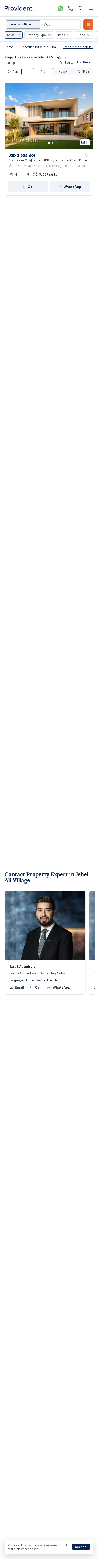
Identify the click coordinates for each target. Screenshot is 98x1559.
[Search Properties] (80, 8)
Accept (80, 1547)
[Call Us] (70, 8)
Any (43, 71)
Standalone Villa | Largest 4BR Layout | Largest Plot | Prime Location (47, 161)
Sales (11, 35)
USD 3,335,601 (21, 155)
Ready (63, 71)
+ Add (46, 24)
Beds (81, 35)
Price (61, 35)
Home (9, 47)
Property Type (36, 35)
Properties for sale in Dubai (37, 47)
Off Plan (83, 71)
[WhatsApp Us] (60, 8)
